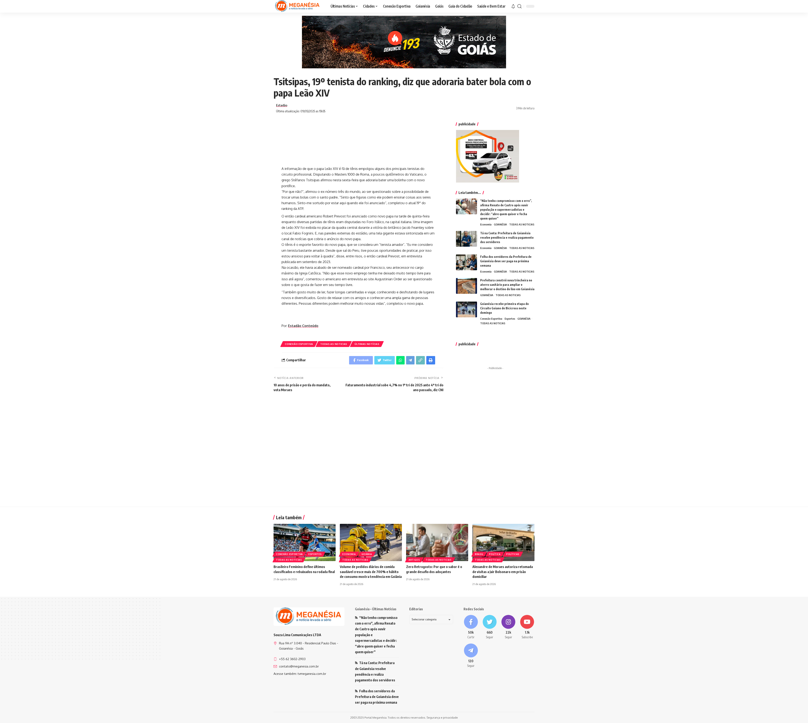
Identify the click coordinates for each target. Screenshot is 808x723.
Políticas (512, 554)
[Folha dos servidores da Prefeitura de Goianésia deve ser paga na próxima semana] (466, 262)
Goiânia (366, 554)
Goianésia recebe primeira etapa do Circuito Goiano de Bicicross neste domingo (504, 308)
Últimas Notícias (367, 344)
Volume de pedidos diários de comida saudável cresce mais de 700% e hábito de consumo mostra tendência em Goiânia (371, 572)
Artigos (414, 560)
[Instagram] (508, 627)
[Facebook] (470, 627)
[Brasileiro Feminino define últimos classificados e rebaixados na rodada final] (305, 542)
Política (495, 554)
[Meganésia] (298, 6)
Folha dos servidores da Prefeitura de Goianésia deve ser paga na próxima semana (506, 261)
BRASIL (479, 554)
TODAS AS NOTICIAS (333, 344)
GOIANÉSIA (500, 224)
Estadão (281, 105)
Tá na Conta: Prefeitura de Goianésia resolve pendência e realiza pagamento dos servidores (507, 237)
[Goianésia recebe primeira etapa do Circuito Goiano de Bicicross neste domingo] (466, 309)
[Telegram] (470, 655)
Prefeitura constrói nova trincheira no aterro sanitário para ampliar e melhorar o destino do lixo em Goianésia (507, 284)
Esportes (510, 318)
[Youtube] (527, 627)
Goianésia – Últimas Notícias (375, 609)
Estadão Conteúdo (303, 326)
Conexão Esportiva (299, 344)
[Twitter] (489, 627)
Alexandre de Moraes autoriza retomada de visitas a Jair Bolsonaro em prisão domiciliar (502, 572)
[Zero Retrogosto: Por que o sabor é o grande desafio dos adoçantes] (437, 542)
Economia (486, 224)
